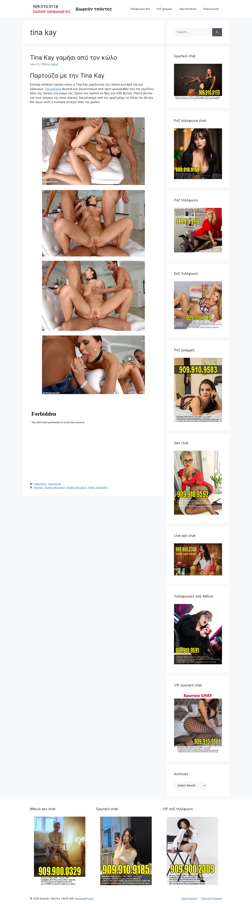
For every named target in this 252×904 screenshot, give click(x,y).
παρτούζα (101, 487)
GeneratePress (84, 898)
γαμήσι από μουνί (76, 487)
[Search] (217, 32)
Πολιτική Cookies (211, 898)
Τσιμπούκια (53, 89)
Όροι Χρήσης (189, 898)
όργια (91, 487)
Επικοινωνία (211, 8)
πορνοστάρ (54, 483)
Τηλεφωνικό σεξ (140, 8)
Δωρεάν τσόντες (93, 8)
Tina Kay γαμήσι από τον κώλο (73, 57)
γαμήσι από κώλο (54, 487)
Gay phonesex (188, 8)
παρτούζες (40, 483)
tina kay (38, 487)
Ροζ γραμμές (164, 8)
